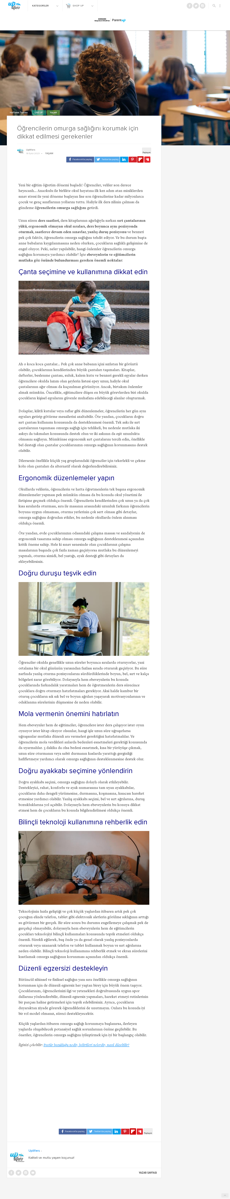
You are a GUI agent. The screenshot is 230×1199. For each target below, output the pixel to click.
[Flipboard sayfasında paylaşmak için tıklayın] (140, 159)
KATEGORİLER (40, 5)
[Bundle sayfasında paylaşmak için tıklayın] (147, 159)
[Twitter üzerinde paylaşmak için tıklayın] (107, 159)
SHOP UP (78, 5)
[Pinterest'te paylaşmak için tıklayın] (133, 159)
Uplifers (30, 150)
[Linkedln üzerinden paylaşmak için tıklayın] (124, 159)
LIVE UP (39, 113)
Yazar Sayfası (148, 1172)
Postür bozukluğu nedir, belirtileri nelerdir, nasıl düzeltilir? (86, 1045)
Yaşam (53, 113)
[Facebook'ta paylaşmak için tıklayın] (80, 159)
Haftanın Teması (19, 113)
